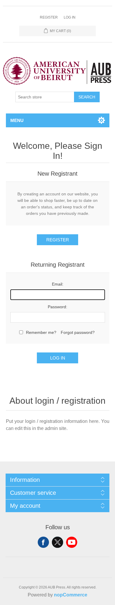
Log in (69, 17)
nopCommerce (70, 594)
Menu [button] (17, 120)
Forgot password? (78, 332)
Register (49, 17)
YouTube (71, 542)
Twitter (57, 542)
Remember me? (41, 332)
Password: (57, 306)
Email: (57, 284)
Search (86, 97)
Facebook (43, 542)
